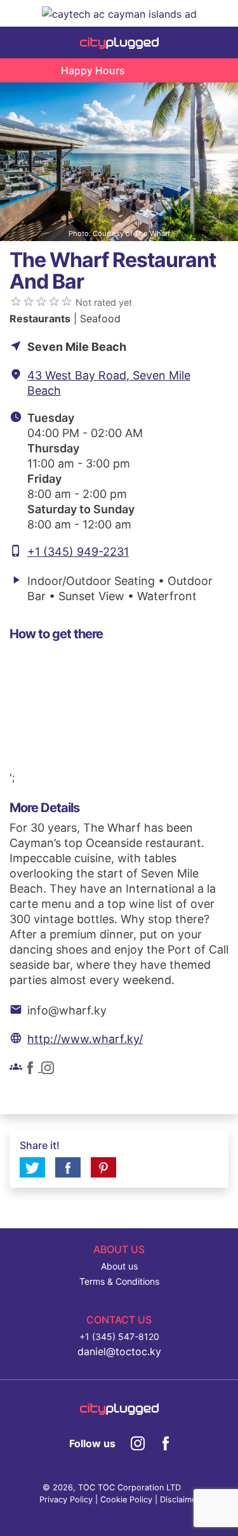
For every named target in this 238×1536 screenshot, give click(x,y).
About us (119, 1266)
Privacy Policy (66, 1499)
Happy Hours (93, 70)
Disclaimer (179, 1499)
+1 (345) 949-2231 (78, 551)
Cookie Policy (126, 1499)
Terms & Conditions (119, 1281)
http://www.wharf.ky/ (85, 1039)
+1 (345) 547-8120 (119, 1336)
